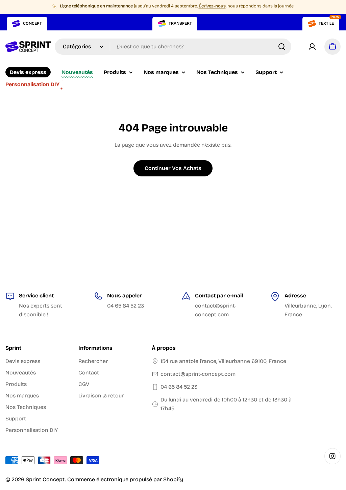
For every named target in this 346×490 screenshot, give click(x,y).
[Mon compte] (312, 47)
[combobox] (173, 47)
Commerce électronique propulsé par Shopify (125, 479)
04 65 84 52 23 (178, 387)
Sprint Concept (45, 479)
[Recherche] (282, 47)
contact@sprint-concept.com (198, 374)
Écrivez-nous (212, 6)
